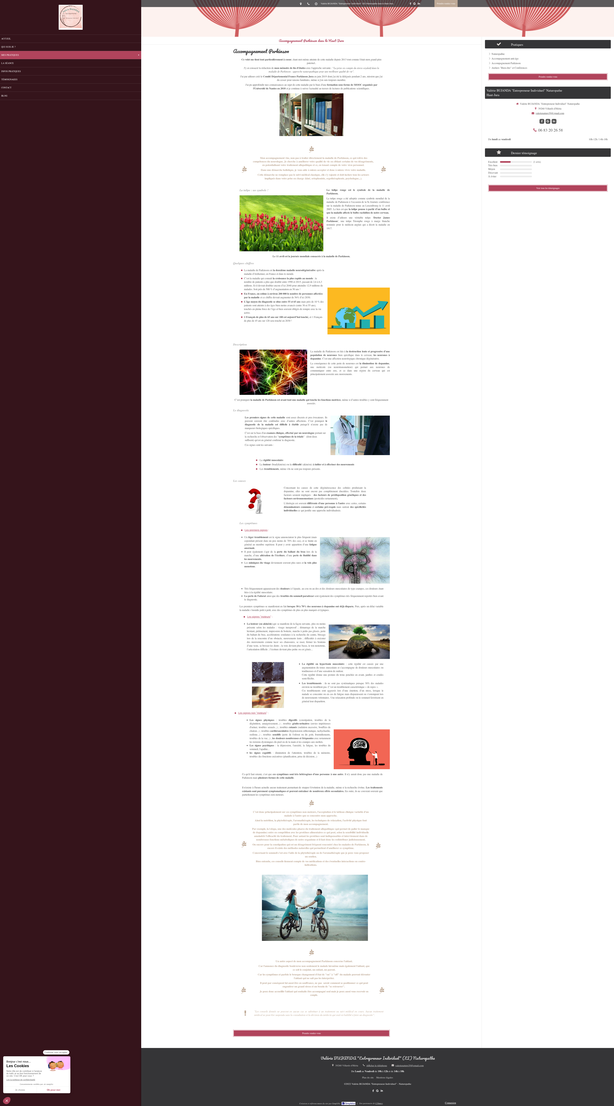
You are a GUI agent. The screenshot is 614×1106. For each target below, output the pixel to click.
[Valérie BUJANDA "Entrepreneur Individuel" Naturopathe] (70, 27)
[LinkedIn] (419, 4)
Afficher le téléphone (376, 1065)
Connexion (450, 1102)
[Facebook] (410, 4)
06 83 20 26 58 (550, 130)
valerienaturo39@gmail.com (549, 113)
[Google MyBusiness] (414, 4)
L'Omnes (379, 1103)
